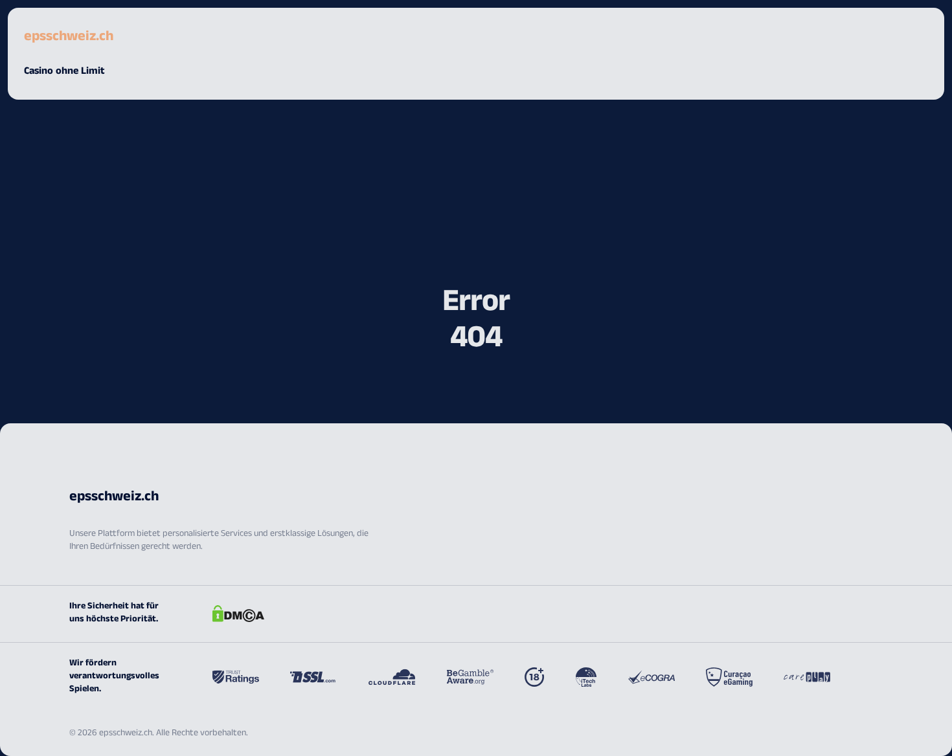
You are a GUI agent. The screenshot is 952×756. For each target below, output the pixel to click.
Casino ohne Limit (64, 72)
